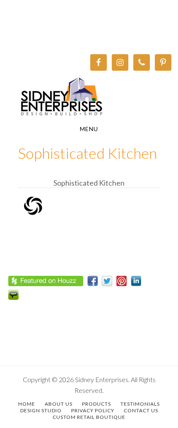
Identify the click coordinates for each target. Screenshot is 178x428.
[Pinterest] (123, 283)
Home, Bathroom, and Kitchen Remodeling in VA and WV (89, 98)
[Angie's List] (15, 296)
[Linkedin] (138, 283)
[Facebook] (94, 283)
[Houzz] (47, 283)
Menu (89, 128)
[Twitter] (109, 283)
